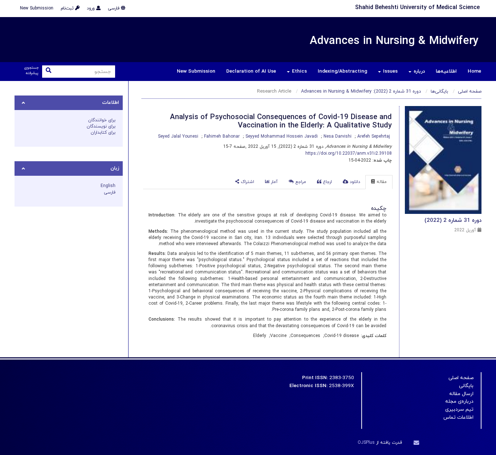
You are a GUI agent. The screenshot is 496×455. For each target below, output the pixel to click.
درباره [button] (418, 71)
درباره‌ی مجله (459, 401)
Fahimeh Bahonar (221, 136)
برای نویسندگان (101, 126)
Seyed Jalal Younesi (178, 136)
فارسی (114, 8)
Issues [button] (390, 71)
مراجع (300, 182)
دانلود (354, 182)
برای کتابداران (103, 132)
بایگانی (466, 385)
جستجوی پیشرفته (31, 70)
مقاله (381, 182)
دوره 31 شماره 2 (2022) (452, 220)
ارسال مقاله (461, 393)
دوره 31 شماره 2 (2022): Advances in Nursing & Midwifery (361, 91)
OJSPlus (366, 443)
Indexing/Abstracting (342, 71)
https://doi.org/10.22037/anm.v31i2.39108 (348, 154)
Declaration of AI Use (251, 71)
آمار (273, 182)
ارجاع (326, 182)
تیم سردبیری (459, 409)
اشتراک (246, 182)
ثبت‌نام (68, 8)
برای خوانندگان (101, 120)
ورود (91, 8)
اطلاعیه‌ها (446, 71)
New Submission (36, 8)
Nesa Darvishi (336, 136)
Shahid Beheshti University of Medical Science (417, 8)
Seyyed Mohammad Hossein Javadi (281, 136)
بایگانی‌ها (439, 91)
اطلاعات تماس (458, 417)
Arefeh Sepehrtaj (373, 136)
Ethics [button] (298, 71)
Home (474, 71)
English (108, 186)
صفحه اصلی (469, 91)
